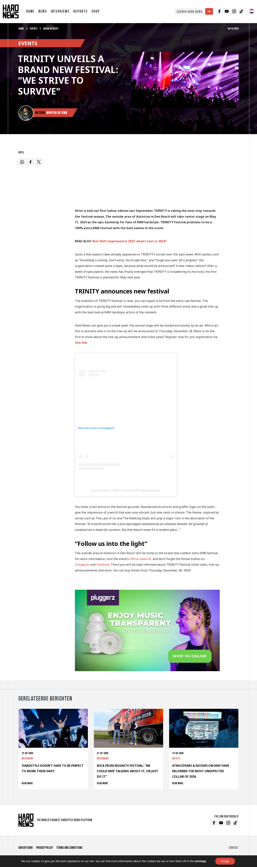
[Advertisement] (147, 175)
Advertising (25, 848)
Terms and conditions (69, 848)
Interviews (60, 11)
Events (33, 28)
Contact (234, 848)
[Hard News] (11, 11)
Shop (95, 11)
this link (81, 342)
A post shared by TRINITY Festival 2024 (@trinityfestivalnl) (126, 490)
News (42, 11)
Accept (225, 861)
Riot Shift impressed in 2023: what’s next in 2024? (130, 241)
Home (30, 11)
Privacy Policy (44, 848)
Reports (80, 11)
